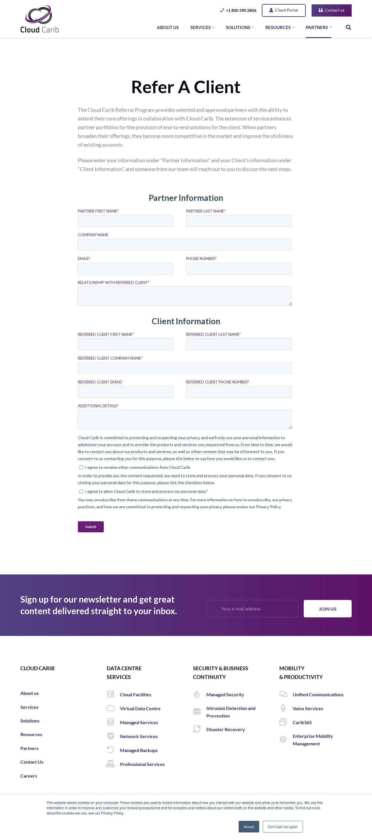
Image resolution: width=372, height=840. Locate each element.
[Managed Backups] (113, 750)
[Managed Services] (113, 722)
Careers (28, 775)
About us (29, 693)
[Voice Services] (286, 708)
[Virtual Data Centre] (113, 708)
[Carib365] (286, 722)
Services (29, 707)
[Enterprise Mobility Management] (286, 740)
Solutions (30, 720)
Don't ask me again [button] (283, 826)
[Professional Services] (113, 764)
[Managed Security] (199, 695)
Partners (29, 748)
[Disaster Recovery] (199, 729)
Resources (31, 734)
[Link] (39, 19)
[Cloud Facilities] (113, 695)
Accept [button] (249, 826)
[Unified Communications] (286, 695)
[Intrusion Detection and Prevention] (199, 712)
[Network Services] (113, 736)
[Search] (348, 27)
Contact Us (31, 762)
